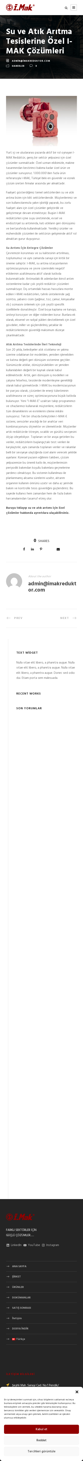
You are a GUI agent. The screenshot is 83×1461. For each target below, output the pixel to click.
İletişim (17, 1318)
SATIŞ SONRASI (21, 1308)
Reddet (41, 1440)
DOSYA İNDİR (20, 1328)
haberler (18, 66)
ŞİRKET (16, 1276)
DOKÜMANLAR (21, 1297)
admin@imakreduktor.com (31, 61)
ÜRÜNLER (18, 1287)
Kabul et (41, 1429)
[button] (77, 1392)
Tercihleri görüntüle (41, 1451)
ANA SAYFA (19, 1266)
